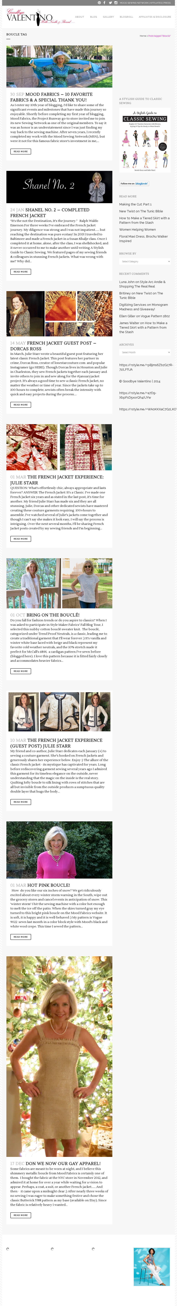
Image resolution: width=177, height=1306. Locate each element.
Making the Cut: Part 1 (135, 204)
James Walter (129, 323)
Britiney (125, 293)
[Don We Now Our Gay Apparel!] (59, 1056)
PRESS (167, 3)
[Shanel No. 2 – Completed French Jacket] (59, 187)
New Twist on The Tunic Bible (141, 211)
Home (143, 36)
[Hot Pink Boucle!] (59, 850)
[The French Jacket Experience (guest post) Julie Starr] (59, 712)
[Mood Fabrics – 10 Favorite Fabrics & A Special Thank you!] (59, 66)
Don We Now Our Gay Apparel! (63, 1163)
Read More (21, 151)
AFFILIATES (156, 3)
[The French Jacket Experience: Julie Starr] (59, 447)
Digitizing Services (132, 304)
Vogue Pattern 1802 (155, 316)
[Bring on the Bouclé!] (59, 583)
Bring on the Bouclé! (53, 615)
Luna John (126, 282)
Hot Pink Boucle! (48, 885)
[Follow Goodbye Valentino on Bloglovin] (134, 185)
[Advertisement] (148, 67)
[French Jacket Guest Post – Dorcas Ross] (59, 313)
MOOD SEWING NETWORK (134, 3)
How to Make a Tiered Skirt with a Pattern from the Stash (143, 327)
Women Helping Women (137, 229)
